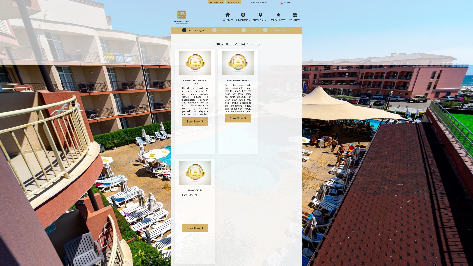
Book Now (194, 121)
